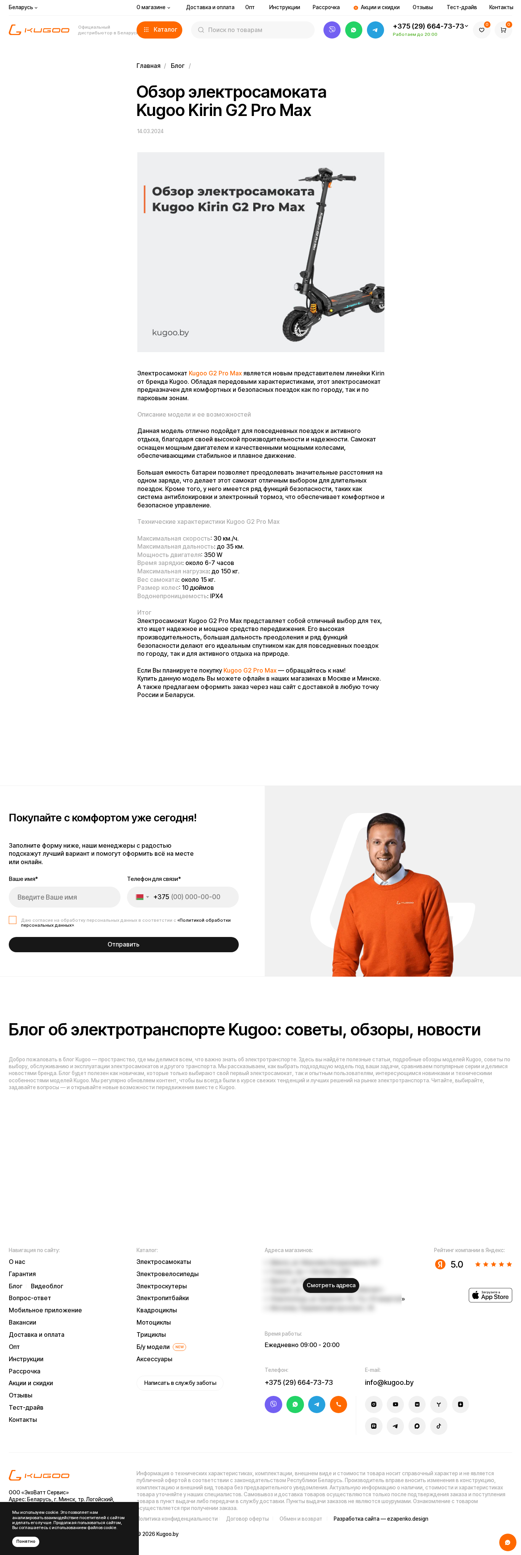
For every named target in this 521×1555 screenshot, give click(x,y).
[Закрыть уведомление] (133, 1508)
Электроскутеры (162, 1286)
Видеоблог (47, 1286)
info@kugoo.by (389, 1382)
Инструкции (284, 7)
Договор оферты (247, 1519)
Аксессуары (154, 1359)
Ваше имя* (23, 879)
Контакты (501, 7)
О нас (17, 1261)
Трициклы (151, 1334)
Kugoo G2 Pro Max (215, 373)
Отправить (124, 944)
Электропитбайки (163, 1298)
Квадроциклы (157, 1310)
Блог (178, 65)
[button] (159, 30)
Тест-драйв (462, 7)
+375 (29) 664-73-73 (428, 26)
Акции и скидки (380, 7)
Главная (149, 65)
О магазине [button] (151, 7)
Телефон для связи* (154, 879)
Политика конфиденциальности (177, 1519)
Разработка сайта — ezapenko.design (381, 1519)
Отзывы (423, 7)
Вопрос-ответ (30, 1298)
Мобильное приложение (45, 1310)
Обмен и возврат (301, 1519)
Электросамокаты (164, 1261)
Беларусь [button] (21, 7)
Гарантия (22, 1274)
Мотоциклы (154, 1322)
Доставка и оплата (210, 7)
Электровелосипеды (168, 1274)
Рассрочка (326, 7)
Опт (250, 7)
